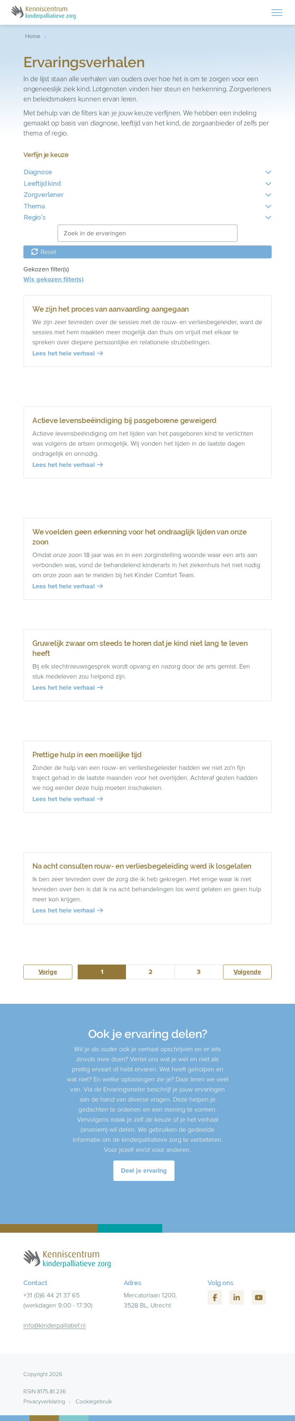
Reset (47, 252)
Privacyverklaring (44, 1401)
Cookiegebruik (94, 1401)
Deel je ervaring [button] (144, 1170)
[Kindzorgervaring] (43, 12)
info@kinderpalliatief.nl (54, 1325)
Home (32, 36)
